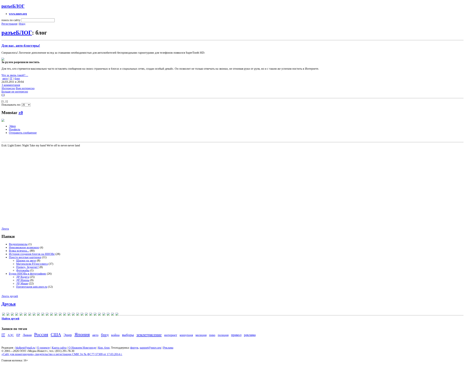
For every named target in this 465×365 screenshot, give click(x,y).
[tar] (69, 314)
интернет (170, 335)
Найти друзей (10, 318)
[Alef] (12, 314)
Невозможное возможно (24, 247)
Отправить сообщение (23, 132)
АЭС (11, 335)
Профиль (14, 129)
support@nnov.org (150, 347)
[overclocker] (51, 314)
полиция (223, 335)
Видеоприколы (18, 244)
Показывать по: (11, 104)
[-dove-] (3, 314)
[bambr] (16, 314)
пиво (212, 335)
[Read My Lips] (56, 314)
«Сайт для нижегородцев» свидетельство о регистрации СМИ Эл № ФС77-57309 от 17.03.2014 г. (61, 354)
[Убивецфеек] (108, 314)
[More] (47, 314)
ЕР (18, 335)
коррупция (186, 335)
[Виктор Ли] (82, 314)
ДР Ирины (22, 280)
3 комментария (11, 85)
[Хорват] (112, 314)
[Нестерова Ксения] (90, 314)
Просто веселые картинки (25, 257)
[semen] (64, 314)
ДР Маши (22, 283)
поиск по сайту (10, 20)
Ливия (27, 335)
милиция (201, 335)
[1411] (8, 314)
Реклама (168, 347)
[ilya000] (34, 314)
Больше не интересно (14, 91)
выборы (128, 335)
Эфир (12, 126)
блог (17, 78)
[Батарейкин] (73, 314)
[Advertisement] (23, 186)
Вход (22, 23)
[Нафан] (86, 314)
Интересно (8, 88)
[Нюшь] (95, 314)
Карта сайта (59, 347)
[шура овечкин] (117, 314)
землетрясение (149, 334)
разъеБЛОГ (13, 6)
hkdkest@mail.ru (25, 347)
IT (11, 78)
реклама (250, 335)
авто (5, 78)
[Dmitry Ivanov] (25, 314)
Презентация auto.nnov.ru (31, 286)
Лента (5, 228)
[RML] (60, 314)
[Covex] (21, 314)
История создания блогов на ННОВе (32, 254)
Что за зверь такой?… (14, 75)
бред (105, 335)
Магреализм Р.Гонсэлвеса (32, 263)
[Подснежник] (104, 314)
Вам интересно (25, 88)
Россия (41, 334)
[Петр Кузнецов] (99, 314)
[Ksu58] (43, 314)
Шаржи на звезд (26, 260)
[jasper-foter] (38, 314)
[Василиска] (77, 314)
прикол (236, 335)
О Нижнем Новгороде (82, 347)
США (56, 334)
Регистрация (9, 23)
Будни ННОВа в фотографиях (27, 273)
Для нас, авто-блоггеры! (20, 45)
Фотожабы (22, 270)
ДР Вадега (22, 276)
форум (134, 347)
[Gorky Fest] (29, 314)
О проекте (43, 347)
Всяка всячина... (19, 250)
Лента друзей (9, 296)
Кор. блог (104, 347)
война (115, 335)
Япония (82, 334)
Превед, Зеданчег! (27, 267)
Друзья (8, 304)
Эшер (68, 335)
